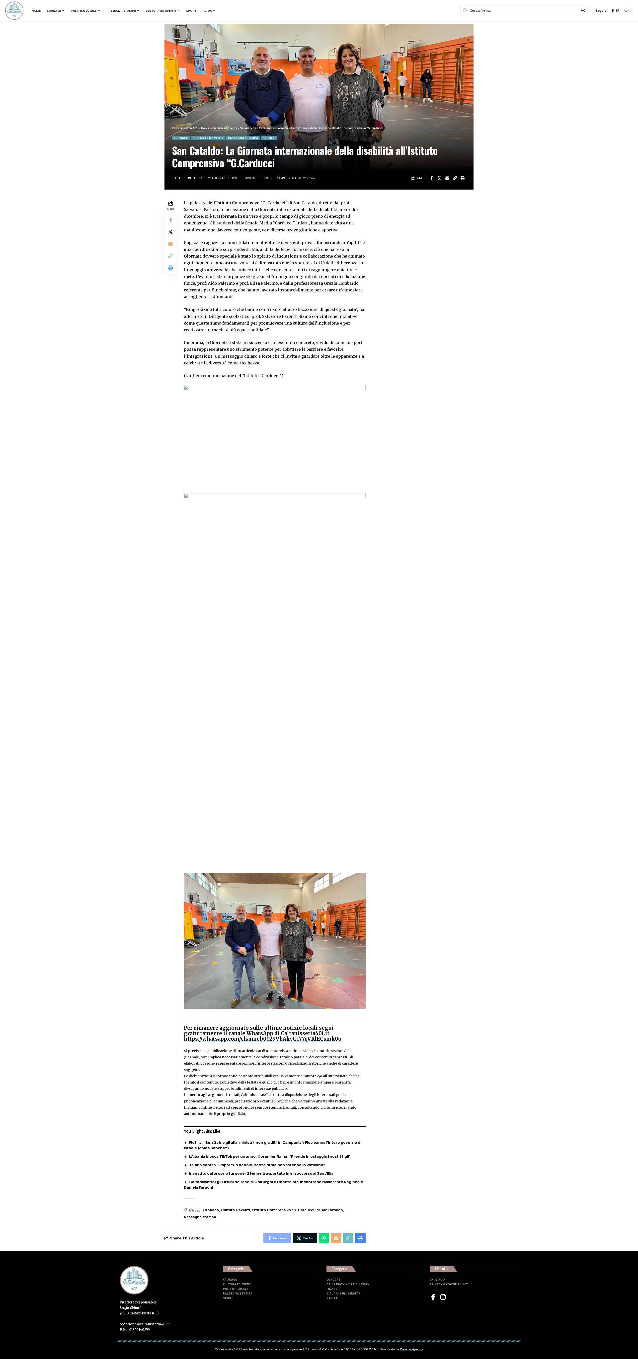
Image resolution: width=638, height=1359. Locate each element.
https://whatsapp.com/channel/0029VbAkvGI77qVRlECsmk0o (262, 1039)
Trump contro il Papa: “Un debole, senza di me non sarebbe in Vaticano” (257, 1164)
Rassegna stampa (243, 138)
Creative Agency (411, 1349)
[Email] (447, 178)
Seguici (601, 10)
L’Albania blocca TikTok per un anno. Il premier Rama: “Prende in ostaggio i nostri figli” (270, 1156)
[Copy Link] (454, 178)
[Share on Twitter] (170, 232)
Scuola (269, 138)
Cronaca (181, 138)
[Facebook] (612, 11)
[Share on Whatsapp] (439, 178)
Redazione (196, 178)
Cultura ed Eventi (208, 138)
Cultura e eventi (235, 1210)
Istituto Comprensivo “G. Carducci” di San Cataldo (297, 1210)
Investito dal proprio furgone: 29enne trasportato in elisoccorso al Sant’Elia (261, 1173)
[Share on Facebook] (431, 178)
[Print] (462, 178)
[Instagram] (618, 11)
